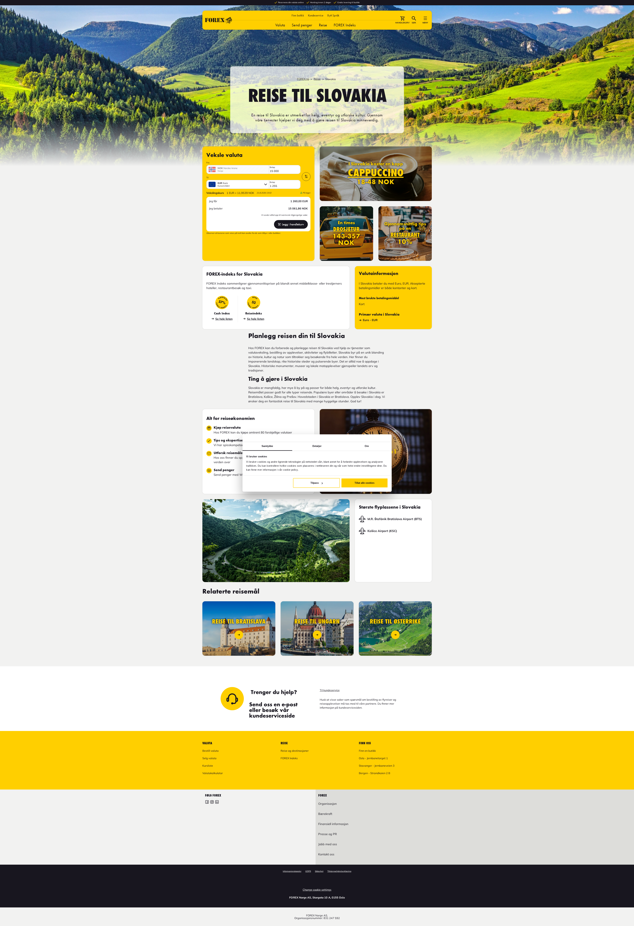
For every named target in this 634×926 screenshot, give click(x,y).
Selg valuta (209, 758)
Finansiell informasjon (333, 824)
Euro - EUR (370, 320)
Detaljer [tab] (317, 446)
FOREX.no (303, 79)
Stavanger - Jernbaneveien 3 (376, 765)
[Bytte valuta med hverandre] (306, 176)
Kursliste (207, 765)
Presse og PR (327, 834)
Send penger (302, 25)
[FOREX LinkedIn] (217, 802)
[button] (333, 15)
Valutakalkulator (212, 773)
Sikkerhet (319, 871)
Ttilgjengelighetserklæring (339, 871)
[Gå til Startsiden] (218, 20)
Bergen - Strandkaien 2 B (374, 773)
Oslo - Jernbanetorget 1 (373, 758)
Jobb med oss (327, 844)
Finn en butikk (367, 750)
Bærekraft (325, 814)
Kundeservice (316, 15)
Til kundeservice (330, 690)
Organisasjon (327, 804)
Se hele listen (224, 319)
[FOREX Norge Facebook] (207, 802)
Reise (323, 25)
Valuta (280, 25)
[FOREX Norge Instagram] (212, 802)
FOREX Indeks (345, 25)
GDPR (308, 871)
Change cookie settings (317, 889)
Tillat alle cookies (364, 482)
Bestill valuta (210, 750)
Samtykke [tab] (267, 446)
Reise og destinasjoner (295, 750)
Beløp (272, 167)
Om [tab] (367, 446)
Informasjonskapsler (292, 871)
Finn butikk (298, 15)
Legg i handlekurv (293, 224)
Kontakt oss (326, 854)
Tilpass (314, 482)
